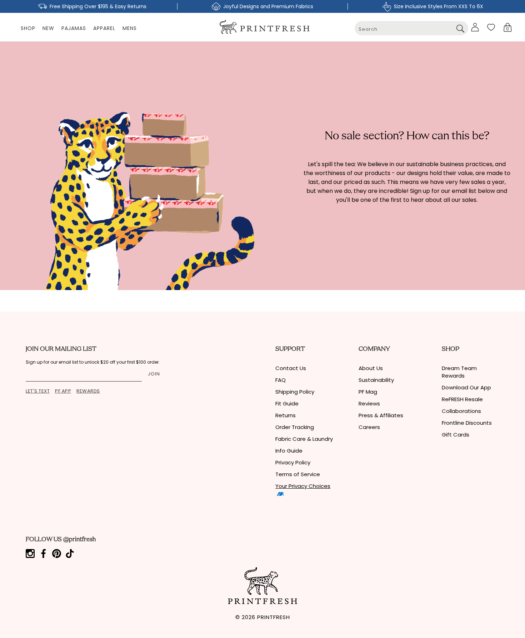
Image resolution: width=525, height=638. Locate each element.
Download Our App (466, 387)
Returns (285, 415)
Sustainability (376, 380)
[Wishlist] (491, 27)
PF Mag (368, 391)
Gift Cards (455, 434)
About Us (371, 368)
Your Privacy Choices (302, 486)
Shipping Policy (294, 391)
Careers (369, 427)
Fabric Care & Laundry (304, 439)
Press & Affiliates (381, 415)
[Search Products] (460, 28)
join (154, 373)
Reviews (369, 403)
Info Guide (288, 450)
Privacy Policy (292, 462)
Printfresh (273, 617)
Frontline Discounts (467, 423)
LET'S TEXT (38, 391)
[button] (507, 27)
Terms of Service (297, 474)
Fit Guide (287, 403)
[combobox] (411, 28)
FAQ (280, 380)
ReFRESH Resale (462, 399)
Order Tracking (294, 427)
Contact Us (290, 368)
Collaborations (461, 411)
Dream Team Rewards (459, 371)
